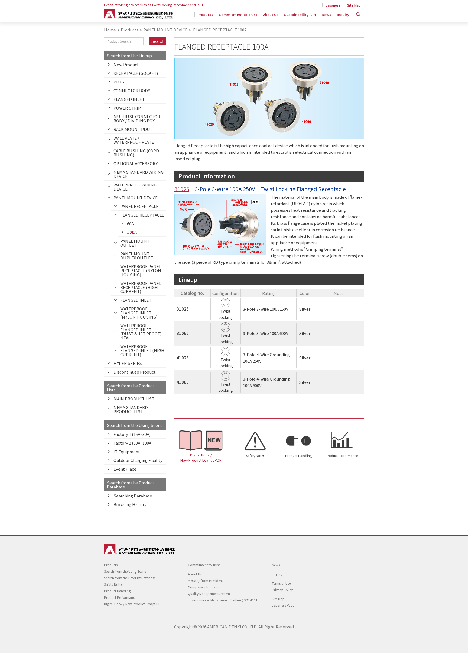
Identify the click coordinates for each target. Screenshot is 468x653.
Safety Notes (255, 455)
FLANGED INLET (129, 99)
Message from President (205, 580)
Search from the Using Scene (125, 571)
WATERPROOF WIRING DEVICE (135, 187)
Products (205, 14)
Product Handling (298, 455)
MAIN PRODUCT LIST (133, 398)
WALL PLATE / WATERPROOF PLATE (133, 140)
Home (110, 30)
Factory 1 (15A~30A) (132, 434)
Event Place (124, 469)
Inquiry (343, 14)
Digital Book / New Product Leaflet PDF (200, 457)
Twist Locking (225, 314)
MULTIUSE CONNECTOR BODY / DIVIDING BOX (136, 118)
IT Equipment (126, 451)
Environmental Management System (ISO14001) (223, 600)
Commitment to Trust (238, 14)
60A (130, 223)
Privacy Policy (282, 589)
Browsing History (130, 504)
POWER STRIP (127, 108)
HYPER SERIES (127, 363)
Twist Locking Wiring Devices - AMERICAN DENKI (138, 14)
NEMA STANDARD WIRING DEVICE (138, 174)
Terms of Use (281, 583)
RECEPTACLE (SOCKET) (135, 73)
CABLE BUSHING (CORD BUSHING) (136, 152)
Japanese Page (283, 605)
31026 (181, 189)
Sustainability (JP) (300, 14)
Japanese (333, 5)
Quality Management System (209, 593)
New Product (126, 64)
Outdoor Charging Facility (137, 460)
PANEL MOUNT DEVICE (165, 30)
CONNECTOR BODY (131, 90)
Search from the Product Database (129, 577)
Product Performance (342, 455)
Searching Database (132, 495)
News (326, 14)
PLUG (118, 82)
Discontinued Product (134, 372)
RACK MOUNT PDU (131, 129)
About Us (270, 14)
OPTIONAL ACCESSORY (135, 163)
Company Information (205, 587)
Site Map (353, 5)
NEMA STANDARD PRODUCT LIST (130, 409)
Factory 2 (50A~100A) (133, 443)
